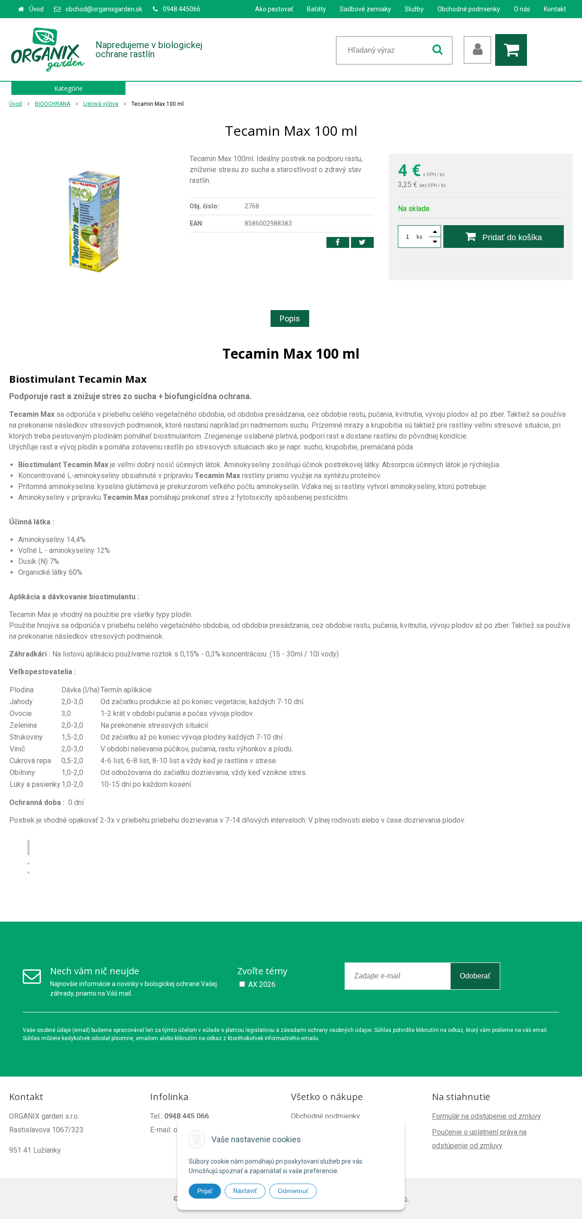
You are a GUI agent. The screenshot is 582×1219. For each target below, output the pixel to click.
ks (419, 237)
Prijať (204, 1190)
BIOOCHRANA (52, 104)
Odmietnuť (293, 1190)
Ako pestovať (274, 9)
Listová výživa (100, 104)
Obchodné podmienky (468, 9)
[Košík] (513, 50)
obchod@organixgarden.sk (103, 9)
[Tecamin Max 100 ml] (93, 221)
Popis (290, 318)
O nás (522, 9)
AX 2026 (262, 984)
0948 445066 (182, 9)
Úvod (36, 9)
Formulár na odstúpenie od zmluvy (486, 1116)
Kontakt (555, 9)
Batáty (316, 9)
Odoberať (475, 976)
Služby (414, 9)
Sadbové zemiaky (365, 9)
